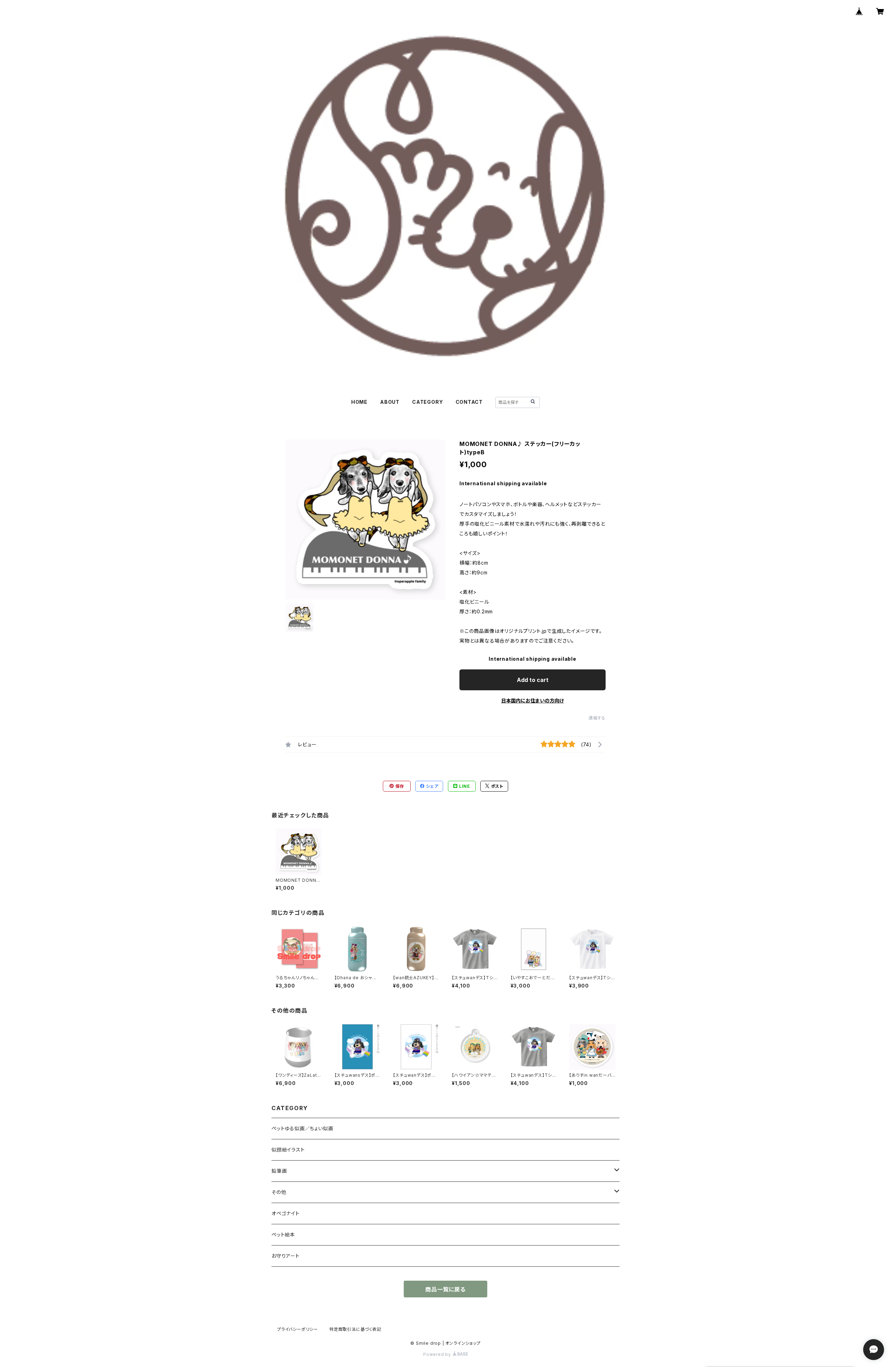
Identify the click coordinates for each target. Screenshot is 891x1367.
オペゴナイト (285, 1213)
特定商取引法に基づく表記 (355, 1329)
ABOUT (390, 402)
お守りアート (285, 1256)
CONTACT (469, 402)
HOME (359, 402)
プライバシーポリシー (297, 1329)
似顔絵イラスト (288, 1150)
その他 (278, 1192)
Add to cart (533, 679)
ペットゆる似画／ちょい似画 (302, 1128)
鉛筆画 (279, 1171)
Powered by (437, 1354)
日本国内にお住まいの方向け (532, 701)
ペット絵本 (283, 1235)
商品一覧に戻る (445, 1289)
